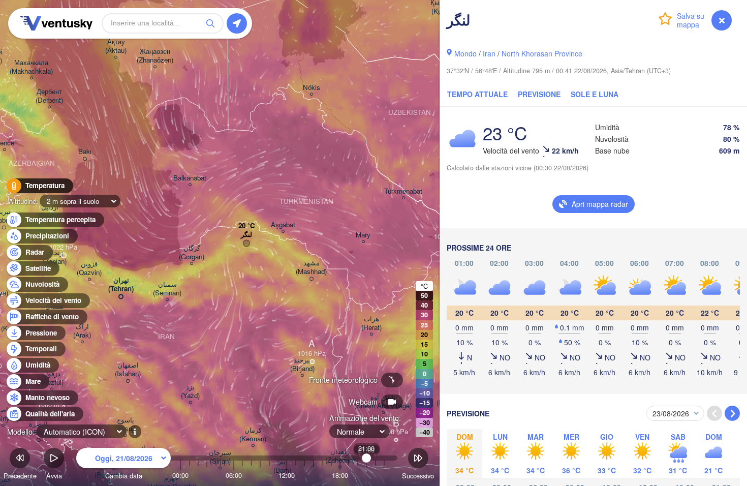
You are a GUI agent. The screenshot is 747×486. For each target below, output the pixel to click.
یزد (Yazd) (190, 391)
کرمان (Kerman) (252, 434)
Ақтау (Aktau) (116, 46)
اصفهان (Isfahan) (128, 369)
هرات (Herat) (371, 323)
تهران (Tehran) (121, 284)
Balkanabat (189, 178)
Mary (363, 235)
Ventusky (55, 23)
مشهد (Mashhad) (311, 267)
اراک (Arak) (82, 331)
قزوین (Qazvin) (89, 268)
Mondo (465, 53)
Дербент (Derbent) (49, 96)
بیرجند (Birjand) (302, 364)
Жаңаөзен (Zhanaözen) (155, 56)
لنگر (246, 234)
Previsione (539, 94)
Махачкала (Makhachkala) (31, 67)
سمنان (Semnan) (167, 288)
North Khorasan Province (542, 53)
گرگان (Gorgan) (191, 252)
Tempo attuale (477, 94)
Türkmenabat (403, 191)
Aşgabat (283, 225)
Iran (489, 53)
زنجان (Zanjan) (55, 257)
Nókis (311, 87)
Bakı (84, 151)
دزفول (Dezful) (52, 378)
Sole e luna (594, 94)
